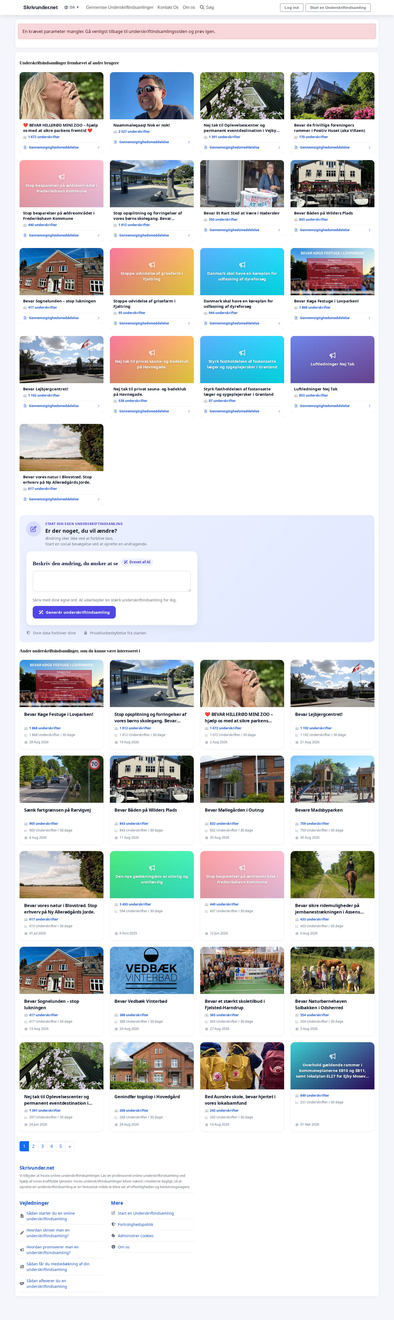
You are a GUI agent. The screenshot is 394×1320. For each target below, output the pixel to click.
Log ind (292, 7)
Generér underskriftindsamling (78, 612)
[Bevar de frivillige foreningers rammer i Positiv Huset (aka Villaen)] (332, 113)
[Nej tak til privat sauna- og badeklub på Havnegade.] (152, 376)
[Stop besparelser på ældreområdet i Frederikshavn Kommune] (61, 201)
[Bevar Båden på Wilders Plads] (332, 198)
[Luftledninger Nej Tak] (332, 374)
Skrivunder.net (40, 7)
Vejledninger (34, 1203)
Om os (189, 7)
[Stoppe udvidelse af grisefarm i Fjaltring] (152, 289)
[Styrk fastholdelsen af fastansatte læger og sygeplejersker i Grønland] (242, 376)
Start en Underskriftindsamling (338, 7)
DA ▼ (75, 7)
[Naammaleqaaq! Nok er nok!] (152, 110)
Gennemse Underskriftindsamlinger (119, 7)
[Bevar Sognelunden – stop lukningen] (61, 286)
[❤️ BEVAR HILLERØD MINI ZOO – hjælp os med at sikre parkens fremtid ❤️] (61, 113)
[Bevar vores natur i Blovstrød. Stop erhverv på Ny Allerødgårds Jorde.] (61, 464)
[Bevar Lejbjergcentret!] (61, 374)
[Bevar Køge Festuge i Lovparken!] (332, 286)
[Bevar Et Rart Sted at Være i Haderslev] (242, 198)
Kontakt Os (168, 7)
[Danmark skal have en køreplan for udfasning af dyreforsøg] (242, 289)
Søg (210, 7)
